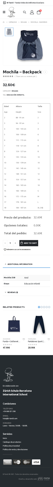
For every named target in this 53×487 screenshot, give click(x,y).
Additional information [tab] (19, 264)
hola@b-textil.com (10, 418)
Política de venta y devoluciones (15, 449)
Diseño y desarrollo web (28, 479)
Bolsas (15, 91)
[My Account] (31, 12)
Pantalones (32, 339)
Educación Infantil (15, 95)
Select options (20, 318)
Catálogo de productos (12, 442)
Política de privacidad (11, 446)
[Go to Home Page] (4, 22)
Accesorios (6, 339)
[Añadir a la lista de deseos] (23, 339)
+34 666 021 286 (9, 411)
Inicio (5, 438)
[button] (39, 307)
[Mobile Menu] (5, 12)
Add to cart (30, 243)
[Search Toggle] (24, 12)
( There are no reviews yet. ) (26, 76)
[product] (14, 325)
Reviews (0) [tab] (12, 292)
